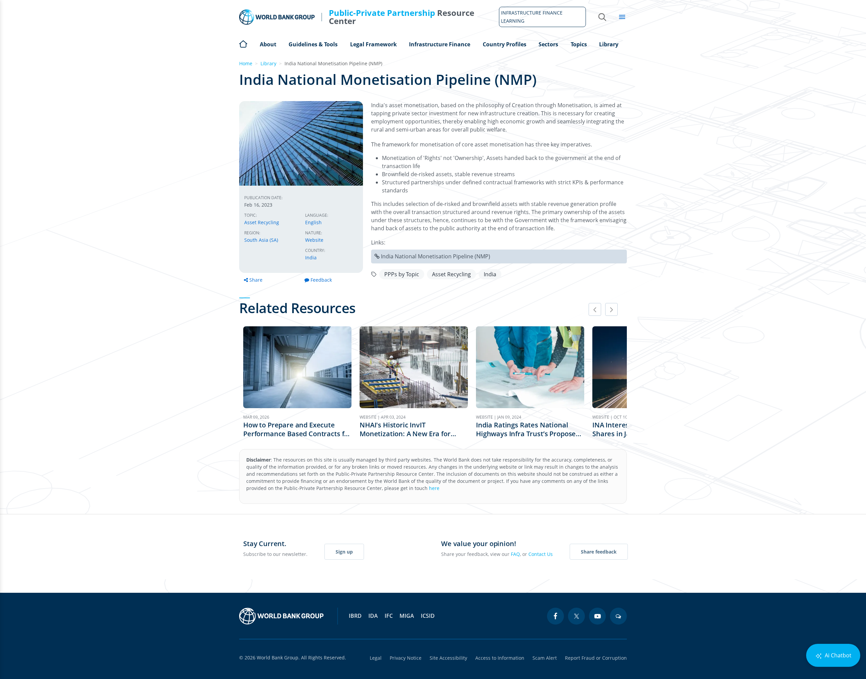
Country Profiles (504, 44)
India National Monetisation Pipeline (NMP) (435, 256)
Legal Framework (373, 44)
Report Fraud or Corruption (596, 658)
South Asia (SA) (261, 240)
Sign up (344, 551)
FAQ (515, 554)
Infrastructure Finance (439, 44)
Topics (579, 44)
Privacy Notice (405, 658)
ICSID (428, 615)
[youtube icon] (597, 616)
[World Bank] (281, 616)
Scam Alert (544, 658)
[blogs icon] (618, 616)
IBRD (355, 615)
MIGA (407, 615)
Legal (376, 658)
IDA (373, 615)
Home (243, 43)
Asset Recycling (261, 222)
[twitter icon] (576, 616)
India (311, 257)
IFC (389, 615)
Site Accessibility (448, 658)
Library (608, 44)
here (434, 488)
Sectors (548, 44)
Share (256, 280)
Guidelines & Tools (313, 44)
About (268, 44)
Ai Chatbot (837, 655)
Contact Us (540, 554)
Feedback (321, 280)
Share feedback (599, 551)
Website (314, 240)
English (313, 222)
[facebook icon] (555, 616)
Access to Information (499, 658)
